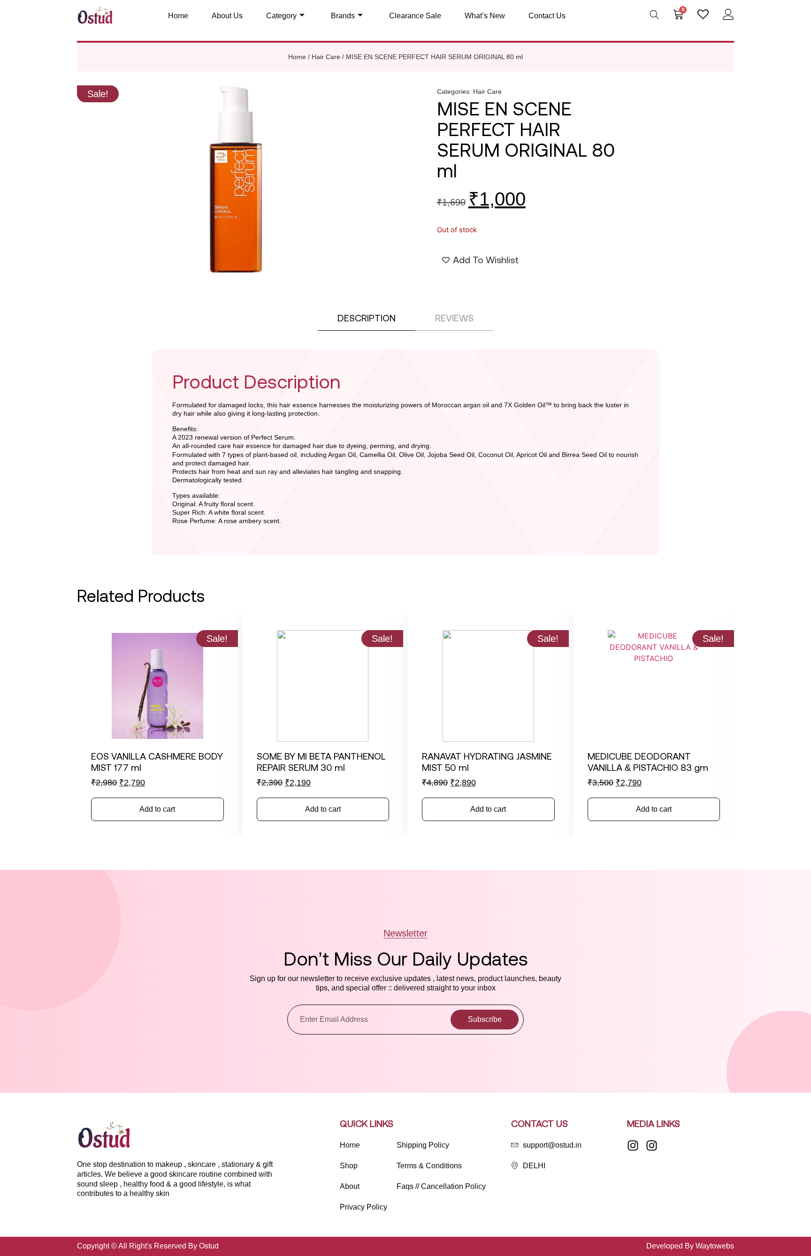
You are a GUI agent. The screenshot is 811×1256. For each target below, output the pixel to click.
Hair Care (326, 57)
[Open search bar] (654, 14)
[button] (98, 93)
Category (281, 16)
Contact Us (547, 16)
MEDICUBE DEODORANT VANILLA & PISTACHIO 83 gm (648, 762)
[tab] (366, 318)
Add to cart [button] (157, 809)
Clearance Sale (415, 16)
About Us (227, 16)
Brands (343, 16)
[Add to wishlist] (93, 642)
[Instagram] (633, 1145)
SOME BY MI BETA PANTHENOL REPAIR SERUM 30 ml (321, 762)
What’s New (485, 16)
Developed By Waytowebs (690, 1246)
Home (178, 16)
